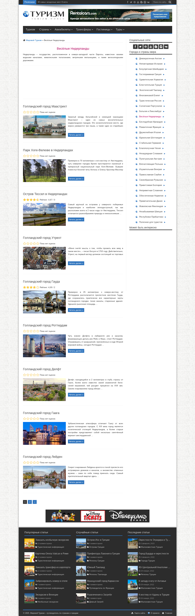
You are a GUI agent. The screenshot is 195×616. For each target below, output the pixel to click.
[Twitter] (131, 2)
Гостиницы (103, 29)
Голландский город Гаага (41, 413)
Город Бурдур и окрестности (154, 553)
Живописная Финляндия (151, 206)
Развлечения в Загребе (99, 594)
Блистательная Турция (150, 85)
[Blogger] (141, 2)
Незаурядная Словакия (150, 153)
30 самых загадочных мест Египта (53, 2)
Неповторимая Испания (150, 63)
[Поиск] (170, 2)
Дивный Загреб (96, 602)
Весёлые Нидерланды (150, 116)
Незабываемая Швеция (150, 211)
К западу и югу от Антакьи (152, 581)
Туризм (30, 29)
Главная (168, 613)
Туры (119, 29)
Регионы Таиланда (98, 574)
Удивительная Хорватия (151, 79)
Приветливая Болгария (150, 185)
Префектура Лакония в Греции (103, 553)
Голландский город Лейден (42, 457)
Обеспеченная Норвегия (151, 195)
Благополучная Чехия (150, 148)
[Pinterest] (134, 2)
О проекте (155, 613)
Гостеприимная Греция (150, 74)
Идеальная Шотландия (150, 137)
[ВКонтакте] (148, 2)
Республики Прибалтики (151, 217)
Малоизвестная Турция (152, 547)
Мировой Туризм (33, 40)
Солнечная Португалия (150, 106)
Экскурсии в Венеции (46, 594)
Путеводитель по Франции (101, 588)
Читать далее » (76, 135)
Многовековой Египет (149, 95)
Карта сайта (140, 613)
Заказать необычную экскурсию (52, 540)
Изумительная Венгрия (150, 169)
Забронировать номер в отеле (51, 581)
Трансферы (83, 29)
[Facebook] (127, 2)
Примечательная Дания (150, 201)
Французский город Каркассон (103, 581)
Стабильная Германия (150, 143)
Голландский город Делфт (42, 369)
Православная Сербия (150, 174)
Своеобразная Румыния (151, 180)
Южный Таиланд (96, 567)
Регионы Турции (148, 574)
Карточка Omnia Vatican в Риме (52, 553)
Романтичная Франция (150, 127)
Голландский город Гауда (41, 281)
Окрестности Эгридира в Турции (155, 540)
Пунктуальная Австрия (150, 158)
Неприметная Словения (151, 190)
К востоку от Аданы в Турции (154, 594)
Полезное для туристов (150, 222)
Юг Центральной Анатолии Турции (155, 567)
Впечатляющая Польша (151, 164)
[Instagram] (144, 2)
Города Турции (148, 561)
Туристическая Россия (150, 100)
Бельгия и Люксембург (150, 111)
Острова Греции (96, 547)
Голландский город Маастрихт (45, 106)
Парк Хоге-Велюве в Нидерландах (48, 150)
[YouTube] (138, 2)
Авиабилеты (63, 29)
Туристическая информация (51, 547)
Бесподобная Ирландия (151, 122)
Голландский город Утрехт (42, 238)
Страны (44, 29)
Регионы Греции (96, 561)
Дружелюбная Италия (150, 132)
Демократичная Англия (150, 58)
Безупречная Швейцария (151, 69)
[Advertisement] (151, 260)
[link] (44, 137)
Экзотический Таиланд (150, 90)
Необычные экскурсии (48, 602)
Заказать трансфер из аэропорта (52, 567)
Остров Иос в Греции (98, 540)
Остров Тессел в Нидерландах (45, 194)
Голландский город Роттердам (45, 325)
